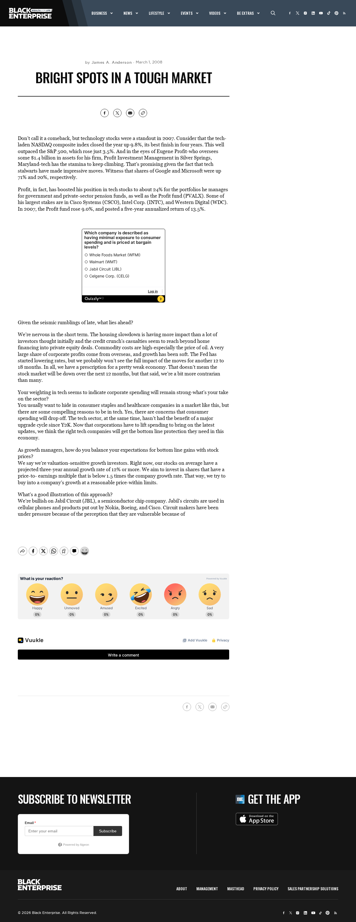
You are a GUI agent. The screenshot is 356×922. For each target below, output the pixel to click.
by (108, 62)
